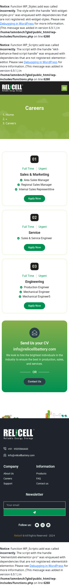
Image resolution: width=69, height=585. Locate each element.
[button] (64, 88)
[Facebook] (37, 525)
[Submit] (34, 512)
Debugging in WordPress (17, 24)
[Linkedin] (48, 525)
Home (10, 115)
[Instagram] (43, 525)
